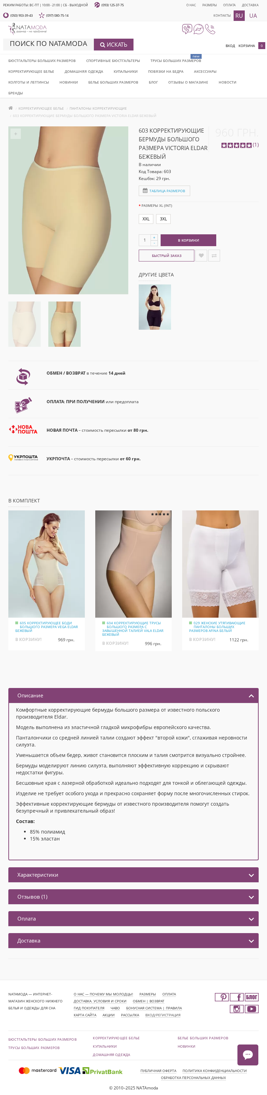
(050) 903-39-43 (21, 15)
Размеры (209, 5)
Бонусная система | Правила (154, 1008)
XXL (146, 219)
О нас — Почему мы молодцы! (103, 994)
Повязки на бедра (166, 71)
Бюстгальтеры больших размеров (42, 60)
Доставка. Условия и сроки (100, 1001)
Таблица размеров (167, 190)
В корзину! (188, 240)
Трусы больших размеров (176, 60)
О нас (191, 5)
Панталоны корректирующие (98, 108)
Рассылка (130, 1014)
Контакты (222, 15)
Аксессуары (205, 71)
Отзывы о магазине (188, 82)
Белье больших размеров (113, 82)
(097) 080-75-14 (57, 15)
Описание (30, 695)
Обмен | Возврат (148, 1001)
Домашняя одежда (84, 71)
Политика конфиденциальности (215, 1070)
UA (253, 15)
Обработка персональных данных (193, 1077)
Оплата (229, 5)
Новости (227, 82)
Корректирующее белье (31, 71)
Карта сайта (85, 1014)
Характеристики (37, 874)
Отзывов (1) (32, 896)
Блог (153, 82)
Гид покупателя (89, 1008)
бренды (15, 93)
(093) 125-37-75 (113, 5)
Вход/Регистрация (162, 1014)
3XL (163, 219)
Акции (109, 1014)
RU (239, 15)
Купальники (126, 71)
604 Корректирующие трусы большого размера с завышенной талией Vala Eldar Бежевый (132, 628)
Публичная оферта (158, 1070)
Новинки (186, 1046)
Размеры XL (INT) (156, 205)
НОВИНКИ (68, 82)
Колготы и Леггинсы (28, 82)
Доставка (250, 5)
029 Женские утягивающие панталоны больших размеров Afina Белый (217, 626)
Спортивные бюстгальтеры (113, 60)
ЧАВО (115, 1008)
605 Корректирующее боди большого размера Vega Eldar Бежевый (46, 626)
